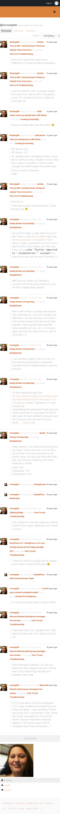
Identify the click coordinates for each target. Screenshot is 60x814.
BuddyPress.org (4, 11)
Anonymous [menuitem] (56, 3)
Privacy (21, 808)
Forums (7, 790)
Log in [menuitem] (49, 3)
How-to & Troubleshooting (21, 54)
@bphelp (15, 125)
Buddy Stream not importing (22, 223)
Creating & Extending (29, 119)
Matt (42, 803)
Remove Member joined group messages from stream (28, 689)
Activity (8, 780)
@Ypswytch (17, 201)
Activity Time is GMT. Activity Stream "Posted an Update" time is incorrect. (27, 46)
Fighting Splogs (16, 512)
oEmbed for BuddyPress (25, 596)
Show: (36, 35)
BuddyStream (16, 227)
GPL (4, 808)
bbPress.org (20, 803)
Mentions (18, 30)
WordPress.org (8, 803)
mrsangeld (14, 219)
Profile (7, 785)
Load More (30, 738)
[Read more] (29, 422)
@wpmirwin (17, 59)
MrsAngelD (14, 42)
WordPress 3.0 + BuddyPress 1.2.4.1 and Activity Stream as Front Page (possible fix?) (27, 547)
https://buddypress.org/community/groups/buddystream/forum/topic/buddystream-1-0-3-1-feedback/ (35, 399)
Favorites (30, 30)
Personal (6, 30)
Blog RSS (49, 803)
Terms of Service (32, 808)
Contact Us (12, 808)
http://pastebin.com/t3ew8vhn (31, 239)
